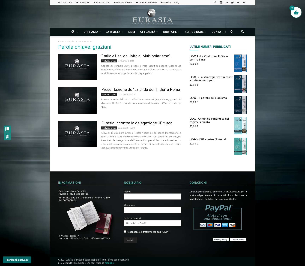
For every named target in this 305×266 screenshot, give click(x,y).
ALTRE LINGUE (194, 32)
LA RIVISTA (113, 32)
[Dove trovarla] (232, 32)
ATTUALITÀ (147, 32)
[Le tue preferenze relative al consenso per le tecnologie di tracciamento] (17, 259)
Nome (127, 191)
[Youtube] (244, 2)
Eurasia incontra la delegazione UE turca (136, 123)
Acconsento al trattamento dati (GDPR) (148, 231)
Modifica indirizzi (124, 2)
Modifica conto (103, 2)
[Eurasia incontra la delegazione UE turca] (77, 134)
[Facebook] (215, 2)
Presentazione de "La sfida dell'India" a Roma (140, 89)
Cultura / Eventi (109, 61)
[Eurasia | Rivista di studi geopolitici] (152, 16)
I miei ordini (84, 2)
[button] (242, 32)
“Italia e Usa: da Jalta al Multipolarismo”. (136, 56)
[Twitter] (232, 2)
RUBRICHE (170, 32)
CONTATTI (218, 32)
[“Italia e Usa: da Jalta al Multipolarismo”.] (77, 67)
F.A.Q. (177, 2)
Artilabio (110, 262)
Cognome (129, 205)
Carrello (167, 2)
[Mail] (226, 2)
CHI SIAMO (90, 32)
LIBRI (131, 32)
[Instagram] (220, 2)
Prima (61, 41)
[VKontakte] (238, 2)
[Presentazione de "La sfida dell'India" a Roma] (77, 100)
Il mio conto (66, 2)
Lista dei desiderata (148, 2)
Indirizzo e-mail (132, 218)
